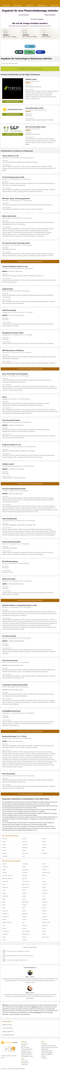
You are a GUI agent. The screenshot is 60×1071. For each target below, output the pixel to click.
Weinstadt (24, 906)
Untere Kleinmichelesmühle (7, 871)
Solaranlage (5, 824)
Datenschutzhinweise (46, 1046)
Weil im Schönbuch (26, 926)
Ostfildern (4, 865)
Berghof (3, 897)
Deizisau (3, 894)
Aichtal (3, 885)
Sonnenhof (44, 871)
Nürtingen (4, 888)
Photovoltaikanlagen (17, 805)
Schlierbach (24, 932)
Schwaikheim (44, 912)
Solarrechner (54, 5)
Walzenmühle (5, 906)
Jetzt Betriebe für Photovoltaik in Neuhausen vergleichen (30, 257)
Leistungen (44, 1039)
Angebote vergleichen (7, 1027)
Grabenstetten (45, 921)
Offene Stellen (44, 1044)
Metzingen (24, 924)
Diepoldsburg (44, 885)
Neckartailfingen (5, 891)
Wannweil (44, 903)
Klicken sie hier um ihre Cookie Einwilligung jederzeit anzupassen (13, 1064)
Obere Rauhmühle (25, 880)
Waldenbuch (24, 868)
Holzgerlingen (45, 888)
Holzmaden (24, 935)
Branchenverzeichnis (26, 1050)
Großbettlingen (25, 859)
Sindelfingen (44, 880)
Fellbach (23, 885)
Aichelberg (44, 909)
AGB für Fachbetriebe (46, 1050)
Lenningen (44, 900)
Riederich (24, 894)
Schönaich (24, 915)
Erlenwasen (44, 906)
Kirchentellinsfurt (45, 862)
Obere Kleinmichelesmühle (7, 874)
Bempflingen (24, 874)
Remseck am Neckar (46, 918)
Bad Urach (44, 929)
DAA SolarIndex (25, 1043)
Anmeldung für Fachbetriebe (48, 1041)
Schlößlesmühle (5, 909)
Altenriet (3, 932)
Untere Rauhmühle (25, 877)
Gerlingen (44, 894)
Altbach (3, 903)
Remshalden (44, 865)
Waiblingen (24, 921)
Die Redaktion (24, 1039)
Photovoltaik (5, 5)
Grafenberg (24, 888)
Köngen (3, 880)
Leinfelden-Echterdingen (7, 918)
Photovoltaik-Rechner (26, 1044)
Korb (43, 874)
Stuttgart (24, 862)
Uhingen (43, 926)
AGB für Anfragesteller (47, 1048)
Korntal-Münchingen (46, 868)
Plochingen (4, 924)
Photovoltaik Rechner (7, 1023)
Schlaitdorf (4, 915)
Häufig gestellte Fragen (8, 1030)
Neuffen (23, 903)
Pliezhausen (24, 900)
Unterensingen (5, 877)
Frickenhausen (5, 929)
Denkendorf (4, 859)
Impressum (44, 1053)
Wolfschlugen (5, 862)
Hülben (43, 891)
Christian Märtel (42, 820)
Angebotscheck (42, 5)
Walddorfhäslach (25, 865)
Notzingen (24, 891)
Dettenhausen (25, 909)
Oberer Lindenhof (45, 932)
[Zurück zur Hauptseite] (10, 1038)
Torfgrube (44, 924)
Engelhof (44, 882)
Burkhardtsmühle (25, 882)
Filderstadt (4, 868)
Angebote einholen (7, 1020)
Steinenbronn (24, 871)
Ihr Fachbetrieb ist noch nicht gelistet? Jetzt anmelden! (30, 789)
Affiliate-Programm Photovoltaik (49, 1043)
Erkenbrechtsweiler (26, 929)
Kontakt (43, 1051)
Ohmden (44, 859)
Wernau (3, 921)
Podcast (23, 1041)
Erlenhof (3, 900)
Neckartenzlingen (5, 926)
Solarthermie (29, 5)
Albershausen (44, 897)
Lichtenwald (24, 912)
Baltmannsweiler (25, 897)
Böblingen (44, 877)
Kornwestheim (45, 915)
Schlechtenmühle (5, 912)
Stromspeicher (17, 5)
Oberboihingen (5, 882)
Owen (23, 918)
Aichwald (4, 935)
